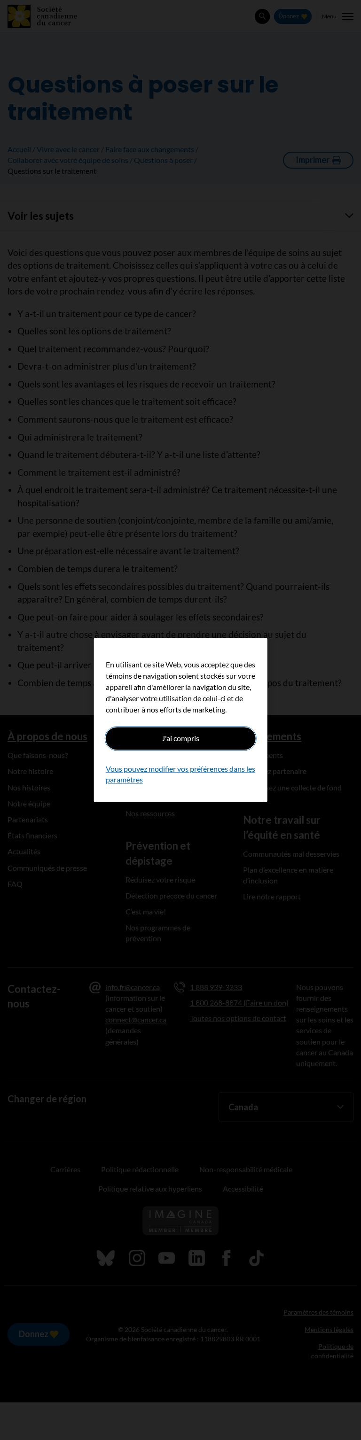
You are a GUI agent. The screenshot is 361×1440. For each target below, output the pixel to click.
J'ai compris (180, 738)
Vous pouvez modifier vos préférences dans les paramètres (180, 774)
